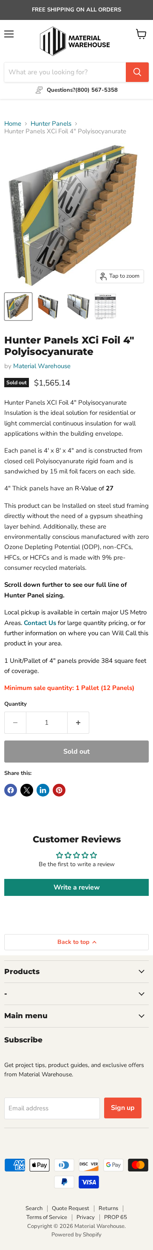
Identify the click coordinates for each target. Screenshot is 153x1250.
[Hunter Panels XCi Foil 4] (105, 306)
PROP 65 (115, 1217)
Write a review (77, 887)
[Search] (137, 72)
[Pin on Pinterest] (59, 790)
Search (34, 1208)
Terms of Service (46, 1217)
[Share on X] (26, 790)
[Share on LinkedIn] (43, 790)
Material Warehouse (42, 366)
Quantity (15, 704)
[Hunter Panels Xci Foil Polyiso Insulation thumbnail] (18, 306)
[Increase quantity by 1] (78, 723)
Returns (108, 1208)
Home (12, 123)
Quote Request (70, 1208)
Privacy (85, 1217)
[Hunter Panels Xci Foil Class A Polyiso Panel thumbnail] (48, 306)
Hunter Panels (51, 123)
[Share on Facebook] (10, 790)
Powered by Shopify (76, 1235)
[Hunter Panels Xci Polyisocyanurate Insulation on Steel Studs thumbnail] (77, 306)
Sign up (123, 1107)
